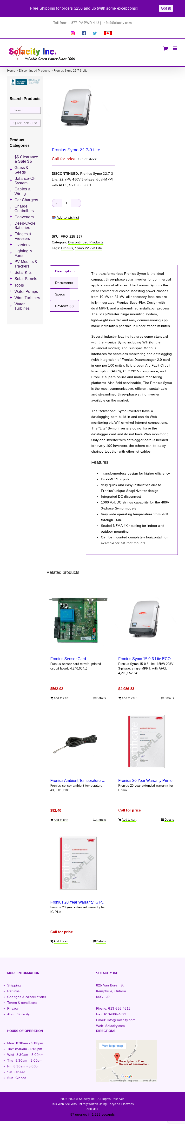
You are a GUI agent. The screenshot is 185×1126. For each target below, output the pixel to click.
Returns (13, 991)
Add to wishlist (68, 217)
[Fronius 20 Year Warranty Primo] (146, 741)
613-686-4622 (115, 1014)
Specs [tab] (60, 294)
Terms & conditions (22, 1003)
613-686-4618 (119, 1008)
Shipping (14, 985)
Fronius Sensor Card (68, 659)
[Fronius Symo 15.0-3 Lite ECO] (146, 619)
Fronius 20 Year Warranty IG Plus (78, 902)
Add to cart (61, 698)
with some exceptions (117, 8)
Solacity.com (115, 1026)
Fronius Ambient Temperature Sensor (82, 780)
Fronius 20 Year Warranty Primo (145, 780)
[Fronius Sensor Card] (78, 619)
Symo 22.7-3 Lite (88, 248)
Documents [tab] (64, 283)
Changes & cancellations (26, 997)
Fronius (67, 248)
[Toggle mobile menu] (175, 48)
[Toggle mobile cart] (165, 48)
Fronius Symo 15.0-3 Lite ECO (144, 659)
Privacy (13, 1008)
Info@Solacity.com (117, 23)
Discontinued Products (85, 242)
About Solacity (18, 1014)
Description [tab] (65, 271)
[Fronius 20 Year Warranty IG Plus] (78, 863)
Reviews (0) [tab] (64, 306)
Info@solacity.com (121, 1020)
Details (101, 698)
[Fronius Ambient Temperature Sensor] (78, 741)
